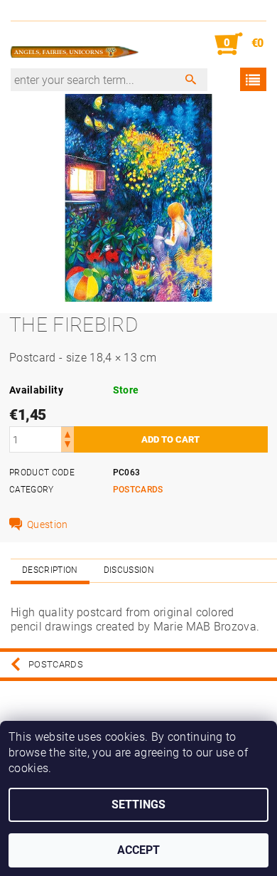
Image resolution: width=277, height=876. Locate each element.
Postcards (138, 490)
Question (47, 524)
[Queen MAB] (74, 44)
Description (50, 570)
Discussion (129, 570)
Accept (138, 850)
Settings (138, 804)
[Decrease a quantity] (67, 446)
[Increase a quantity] (67, 433)
